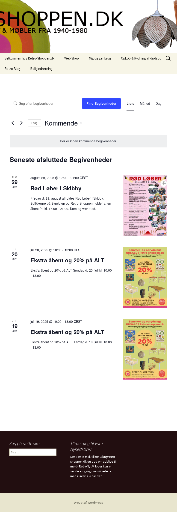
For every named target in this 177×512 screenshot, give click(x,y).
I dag (34, 123)
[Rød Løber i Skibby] (145, 205)
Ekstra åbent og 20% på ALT (67, 260)
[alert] (88, 141)
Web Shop (71, 58)
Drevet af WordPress (88, 502)
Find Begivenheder (101, 103)
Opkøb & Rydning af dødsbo (141, 58)
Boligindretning (41, 68)
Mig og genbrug (100, 58)
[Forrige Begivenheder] (12, 123)
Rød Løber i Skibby (55, 188)
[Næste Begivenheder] (21, 123)
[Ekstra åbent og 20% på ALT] (145, 277)
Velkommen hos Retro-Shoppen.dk (29, 58)
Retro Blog (12, 68)
